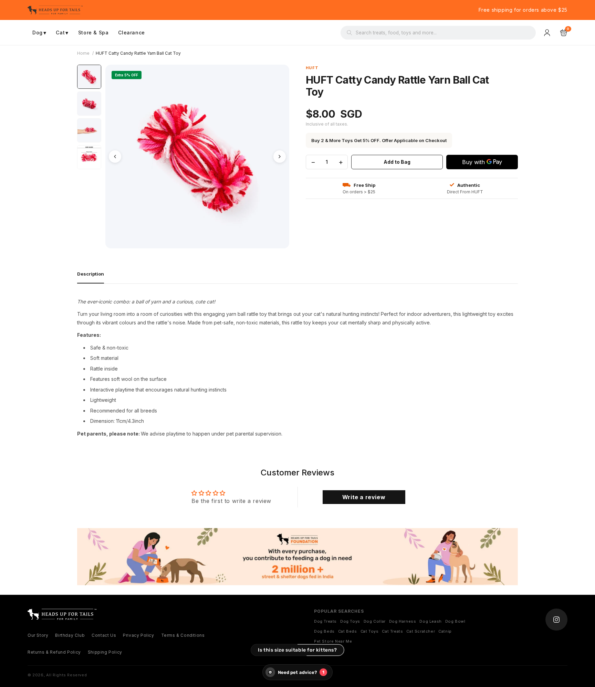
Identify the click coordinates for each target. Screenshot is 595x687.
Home (83, 53)
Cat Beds (347, 631)
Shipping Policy (105, 652)
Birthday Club (70, 635)
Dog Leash (430, 621)
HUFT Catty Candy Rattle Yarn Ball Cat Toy (138, 53)
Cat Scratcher (420, 631)
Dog (39, 32)
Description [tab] (90, 274)
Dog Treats (325, 621)
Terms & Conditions (183, 635)
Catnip (445, 631)
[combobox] (442, 33)
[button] (563, 32)
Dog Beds (324, 631)
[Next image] (279, 156)
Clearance (131, 32)
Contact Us (104, 635)
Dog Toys (350, 621)
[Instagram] (556, 620)
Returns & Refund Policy (54, 652)
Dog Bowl (455, 621)
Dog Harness (402, 621)
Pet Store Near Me (333, 641)
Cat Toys (370, 631)
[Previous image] (115, 156)
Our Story (38, 635)
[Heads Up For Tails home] (62, 614)
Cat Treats (392, 631)
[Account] (548, 32)
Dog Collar (375, 621)
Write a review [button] (363, 497)
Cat (62, 32)
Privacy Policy (138, 635)
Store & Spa (93, 32)
